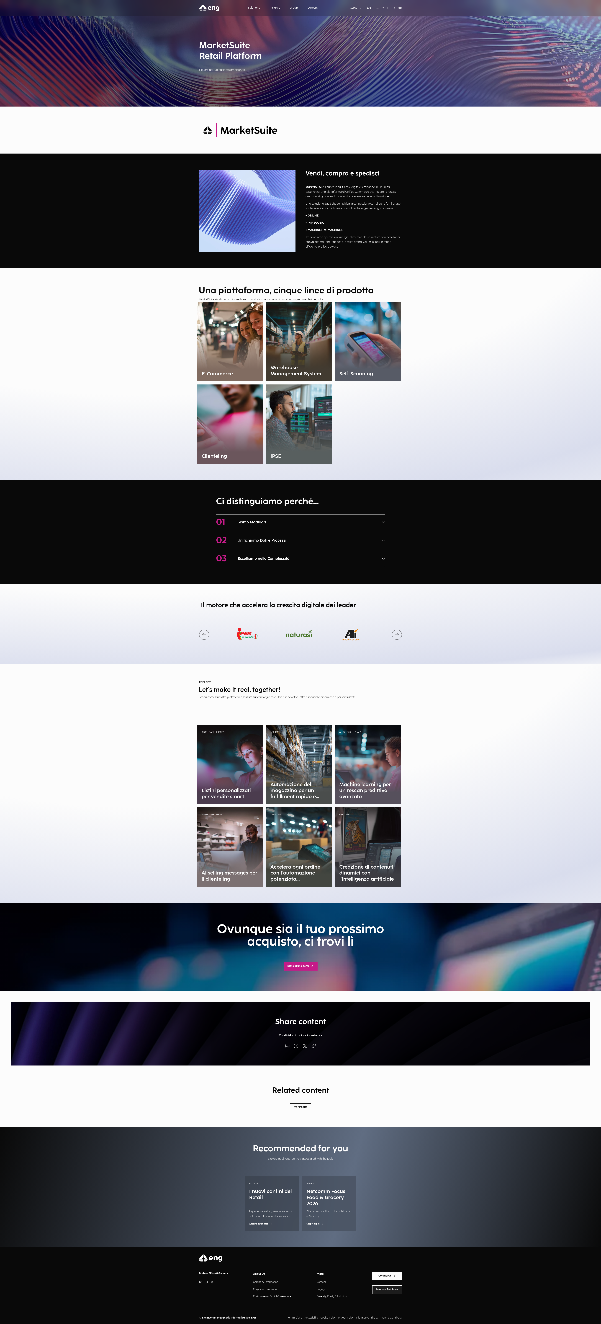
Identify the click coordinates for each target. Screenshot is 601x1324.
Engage (321, 1289)
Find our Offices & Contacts (213, 1273)
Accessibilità (311, 1317)
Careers (321, 1282)
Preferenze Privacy (391, 1317)
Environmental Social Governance (272, 1296)
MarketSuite (300, 1107)
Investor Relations (387, 1289)
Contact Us (384, 1275)
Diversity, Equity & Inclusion (332, 1296)
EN (369, 7)
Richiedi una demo (298, 966)
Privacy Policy (346, 1317)
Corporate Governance (266, 1289)
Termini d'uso (294, 1317)
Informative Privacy (367, 1317)
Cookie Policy (328, 1317)
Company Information (265, 1282)
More (320, 1274)
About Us (259, 1274)
